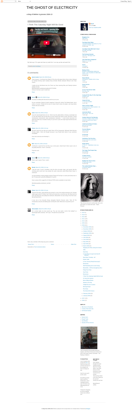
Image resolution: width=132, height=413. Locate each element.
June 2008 (86, 239)
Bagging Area (85, 37)
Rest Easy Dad (85, 91)
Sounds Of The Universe (88, 322)
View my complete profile (95, 27)
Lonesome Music (86, 112)
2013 (83, 214)
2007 (83, 298)
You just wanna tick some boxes (89, 139)
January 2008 (86, 295)
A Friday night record (86, 162)
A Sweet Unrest (86, 155)
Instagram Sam (85, 96)
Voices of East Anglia (87, 105)
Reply (33, 92)
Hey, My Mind (85, 151)
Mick (33, 143)
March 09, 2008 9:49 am (44, 158)
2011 (83, 218)
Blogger (88, 408)
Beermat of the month (87, 125)
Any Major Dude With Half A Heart (90, 49)
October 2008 (86, 231)
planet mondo (35, 77)
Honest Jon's (85, 317)
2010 (83, 221)
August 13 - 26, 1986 (86, 60)
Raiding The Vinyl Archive (88, 160)
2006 (83, 300)
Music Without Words (88, 280)
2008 (83, 225)
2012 (83, 216)
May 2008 (85, 241)
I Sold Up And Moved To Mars (89, 124)
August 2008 (86, 235)
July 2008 (85, 237)
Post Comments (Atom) (39, 247)
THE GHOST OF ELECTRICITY (52, 8)
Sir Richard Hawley (86, 310)
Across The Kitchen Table (88, 89)
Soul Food (85, 272)
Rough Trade (85, 319)
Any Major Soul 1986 (86, 50)
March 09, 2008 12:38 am (41, 143)
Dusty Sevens (85, 84)
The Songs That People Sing (89, 150)
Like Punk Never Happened (89, 59)
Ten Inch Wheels (86, 129)
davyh (33, 97)
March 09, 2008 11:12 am (42, 167)
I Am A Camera (85, 130)
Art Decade (85, 134)
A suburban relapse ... (87, 167)
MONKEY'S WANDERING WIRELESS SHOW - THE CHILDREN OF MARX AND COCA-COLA (91, 73)
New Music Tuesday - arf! (89, 257)
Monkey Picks (85, 70)
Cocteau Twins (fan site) (87, 308)
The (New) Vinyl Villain (87, 42)
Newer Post (31, 244)
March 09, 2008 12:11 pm (42, 190)
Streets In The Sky (87, 282)
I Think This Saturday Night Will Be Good (93, 276)
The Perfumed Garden (87, 54)
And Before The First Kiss (88, 138)
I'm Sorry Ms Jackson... (88, 278)
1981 (84, 249)
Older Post (73, 244)
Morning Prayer (87, 286)
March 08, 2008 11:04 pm (41, 112)
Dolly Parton (85, 38)
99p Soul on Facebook (87, 307)
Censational (84, 66)
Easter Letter (86, 259)
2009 (83, 223)
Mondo (33, 167)
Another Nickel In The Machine (90, 117)
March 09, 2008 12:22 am (42, 128)
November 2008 (87, 229)
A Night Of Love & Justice (89, 284)
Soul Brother (85, 321)
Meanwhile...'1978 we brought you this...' (93, 267)
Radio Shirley (85, 143)
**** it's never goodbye (87, 101)
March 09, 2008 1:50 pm (45, 208)
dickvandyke (35, 208)
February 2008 (87, 293)
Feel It (83, 64)
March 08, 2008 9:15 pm (44, 97)
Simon (33, 128)
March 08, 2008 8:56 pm (45, 77)
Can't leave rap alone (86, 156)
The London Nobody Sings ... (89, 166)
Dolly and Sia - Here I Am (87, 113)
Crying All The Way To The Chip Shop (91, 95)
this (87, 362)
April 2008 (86, 243)
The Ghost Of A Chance (88, 291)
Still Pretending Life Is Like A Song (91, 265)
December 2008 (87, 227)
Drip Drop (85, 252)
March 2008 (86, 246)
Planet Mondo (85, 78)
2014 (83, 212)
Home (52, 244)
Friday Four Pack (87, 270)
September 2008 (87, 233)
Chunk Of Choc (86, 100)
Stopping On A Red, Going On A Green (92, 247)
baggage (84, 85)
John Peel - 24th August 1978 (88, 55)
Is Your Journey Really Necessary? (91, 261)
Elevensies (85, 263)
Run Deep (85, 288)
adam (33, 112)
